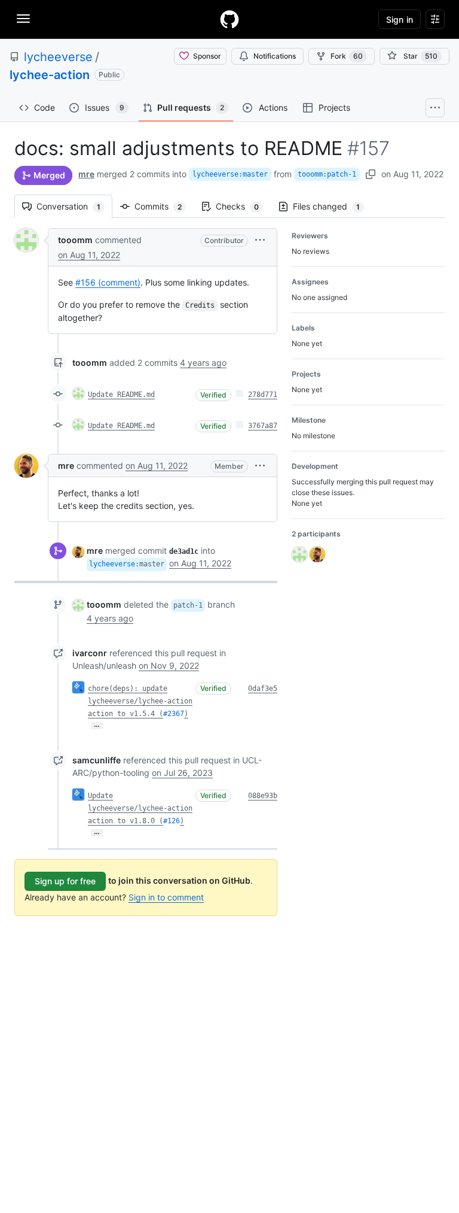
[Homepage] (229, 19)
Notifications (274, 55)
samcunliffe (96, 760)
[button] (260, 240)
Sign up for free (65, 881)
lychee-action (50, 75)
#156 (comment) (107, 282)
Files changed (332, 206)
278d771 (262, 394)
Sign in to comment (166, 897)
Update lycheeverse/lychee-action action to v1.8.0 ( (140, 808)
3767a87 (262, 425)
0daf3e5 (262, 688)
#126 (171, 821)
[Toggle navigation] (23, 19)
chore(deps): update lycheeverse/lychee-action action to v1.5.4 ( (140, 701)
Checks (243, 206)
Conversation (74, 206)
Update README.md (121, 394)
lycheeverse (58, 57)
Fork (347, 55)
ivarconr (89, 653)
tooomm (75, 240)
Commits (164, 206)
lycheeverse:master (230, 174)
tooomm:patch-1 (327, 174)
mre (86, 174)
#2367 (173, 713)
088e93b (262, 796)
